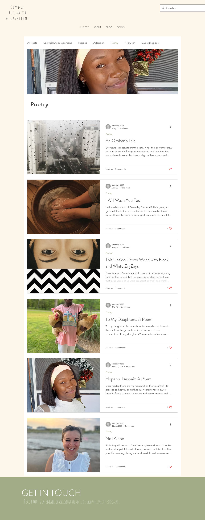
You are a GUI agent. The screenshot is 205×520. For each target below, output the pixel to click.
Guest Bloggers (151, 42)
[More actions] (171, 127)
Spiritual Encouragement (57, 42)
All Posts (32, 42)
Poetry (114, 42)
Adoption (98, 42)
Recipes (82, 42)
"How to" (129, 42)
